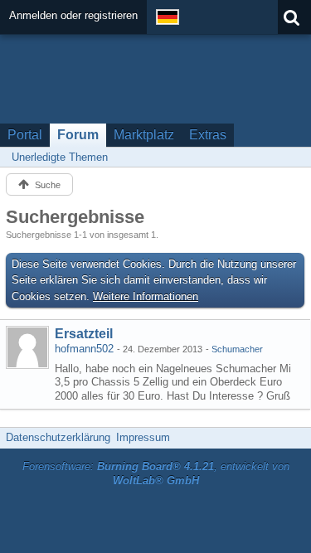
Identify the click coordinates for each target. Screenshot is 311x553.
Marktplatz (144, 135)
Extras (207, 135)
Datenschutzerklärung (58, 437)
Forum (78, 135)
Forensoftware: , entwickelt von (155, 473)
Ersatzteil (84, 334)
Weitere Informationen (145, 296)
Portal (24, 135)
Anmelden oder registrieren (73, 15)
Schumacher (237, 349)
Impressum (143, 437)
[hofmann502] (27, 347)
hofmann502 (84, 348)
